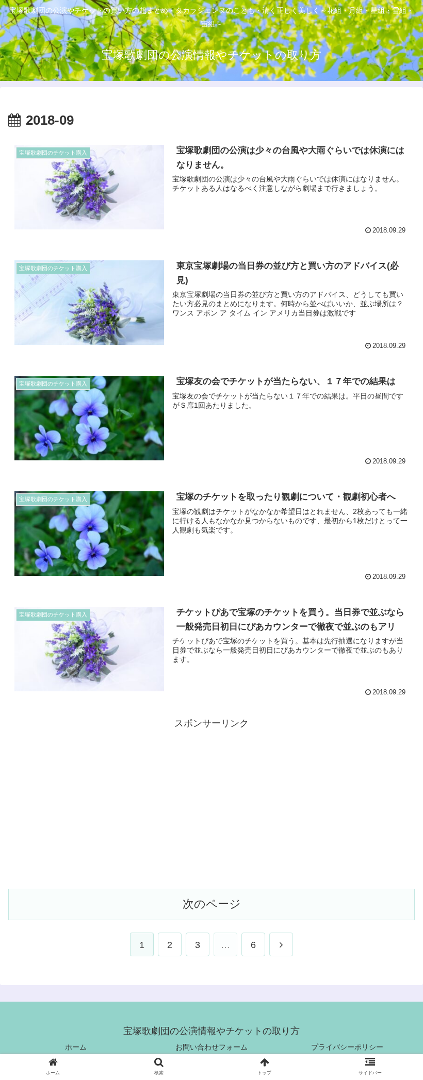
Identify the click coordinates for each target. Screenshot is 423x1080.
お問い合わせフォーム (211, 1047)
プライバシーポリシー (347, 1047)
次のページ (212, 904)
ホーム (76, 1047)
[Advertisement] (211, 804)
